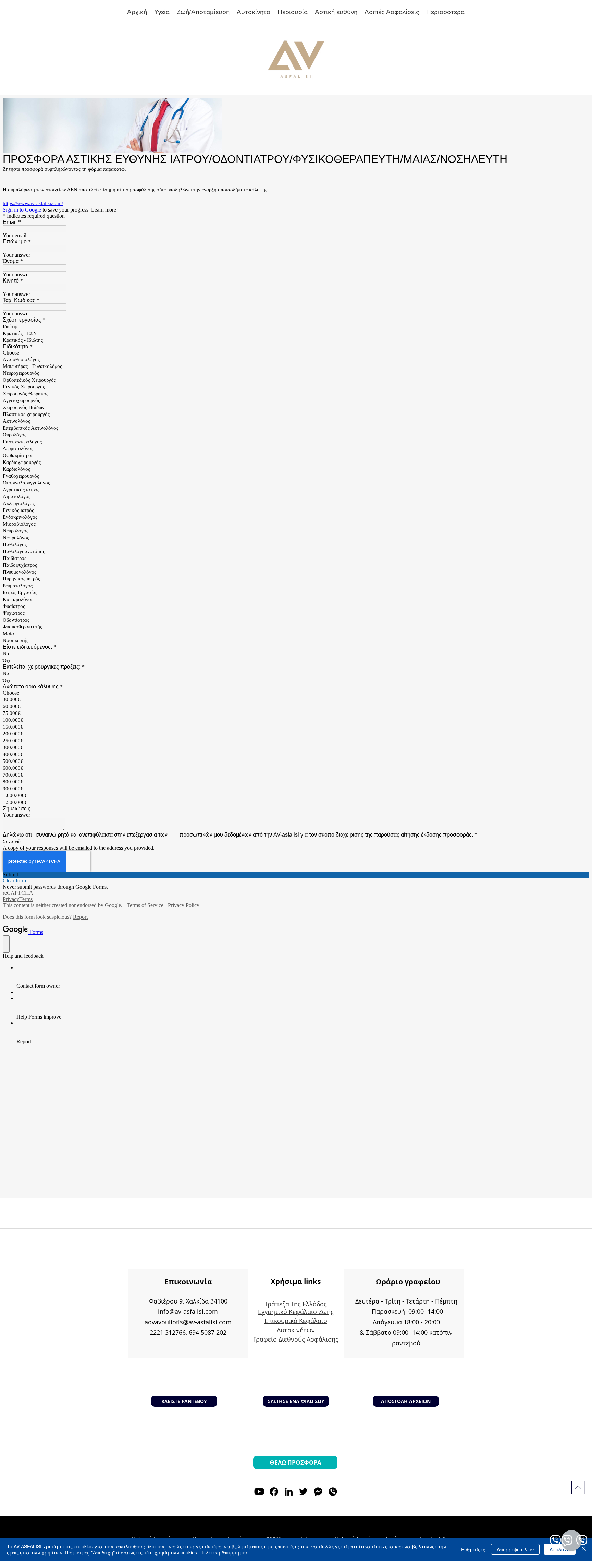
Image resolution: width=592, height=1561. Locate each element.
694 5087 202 (207, 1332)
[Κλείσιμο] (584, 1549)
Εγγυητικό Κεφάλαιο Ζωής (296, 1312)
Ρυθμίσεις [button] (473, 1549)
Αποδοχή (560, 1549)
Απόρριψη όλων (515, 1549)
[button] (292, 12)
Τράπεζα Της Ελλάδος (295, 1304)
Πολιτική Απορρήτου (223, 1552)
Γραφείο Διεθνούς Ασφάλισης (295, 1339)
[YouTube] (259, 1491)
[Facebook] (274, 1491)
